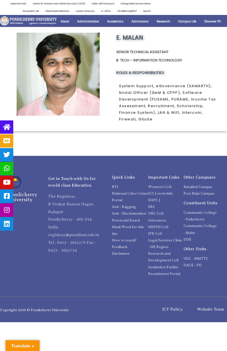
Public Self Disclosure (103, 3)
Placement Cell (31, 11)
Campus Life (187, 21)
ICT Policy (172, 309)
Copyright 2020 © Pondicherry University (34, 310)
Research (163, 21)
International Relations (57, 11)
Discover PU (212, 21)
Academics (115, 21)
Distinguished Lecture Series (136, 3)
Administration (88, 21)
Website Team (210, 309)
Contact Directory (85, 11)
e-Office (106, 11)
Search (147, 11)
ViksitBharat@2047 (127, 11)
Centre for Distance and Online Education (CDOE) (59, 3)
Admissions (140, 21)
